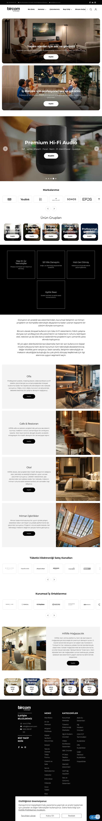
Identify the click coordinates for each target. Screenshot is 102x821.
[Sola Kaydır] (48, 208)
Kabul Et (50, 816)
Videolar (47, 783)
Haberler (47, 775)
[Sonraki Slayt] (96, 148)
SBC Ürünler (67, 751)
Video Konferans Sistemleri (66, 743)
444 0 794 (27, 724)
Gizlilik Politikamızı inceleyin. (32, 810)
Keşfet (51, 57)
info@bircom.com (30, 726)
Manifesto (48, 718)
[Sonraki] (87, 9)
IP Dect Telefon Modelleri (66, 757)
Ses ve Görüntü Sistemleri (66, 780)
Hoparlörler (81, 761)
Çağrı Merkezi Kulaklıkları (81, 754)
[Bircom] (13, 9)
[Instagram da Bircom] (95, 2)
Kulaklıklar (81, 741)
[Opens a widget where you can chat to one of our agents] (94, 817)
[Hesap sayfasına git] (95, 9)
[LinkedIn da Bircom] (92, 2)
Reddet (71, 816)
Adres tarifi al (13, 689)
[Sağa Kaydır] (54, 208)
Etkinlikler (48, 779)
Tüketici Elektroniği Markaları (66, 727)
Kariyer (47, 745)
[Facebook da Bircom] (90, 2)
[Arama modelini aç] (91, 9)
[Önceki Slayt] (5, 148)
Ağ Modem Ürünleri (80, 727)
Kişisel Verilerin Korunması (48, 738)
